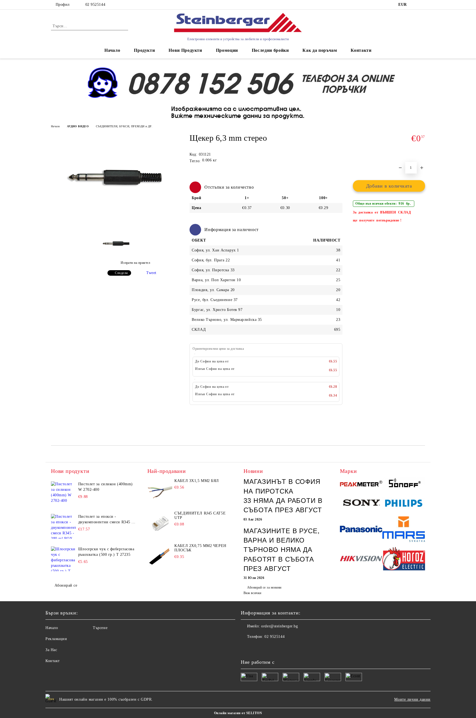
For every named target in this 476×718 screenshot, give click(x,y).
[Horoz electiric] (403, 559)
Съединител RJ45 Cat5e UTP (200, 515)
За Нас (51, 650)
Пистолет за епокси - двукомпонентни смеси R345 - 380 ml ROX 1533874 (105, 519)
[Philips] (403, 504)
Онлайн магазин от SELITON (238, 713)
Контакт (52, 661)
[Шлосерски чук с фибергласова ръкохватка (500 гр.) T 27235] (63, 558)
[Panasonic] (361, 530)
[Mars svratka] (403, 529)
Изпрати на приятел (135, 263)
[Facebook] (245, 647)
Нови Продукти (185, 50)
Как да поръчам (319, 50)
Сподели (121, 273)
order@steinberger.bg (279, 626)
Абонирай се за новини (264, 587)
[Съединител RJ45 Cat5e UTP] (159, 523)
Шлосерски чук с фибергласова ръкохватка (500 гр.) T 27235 (106, 552)
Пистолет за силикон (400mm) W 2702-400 (105, 487)
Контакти (361, 50)
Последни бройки (270, 50)
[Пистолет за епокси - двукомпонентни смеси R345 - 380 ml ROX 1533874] (63, 526)
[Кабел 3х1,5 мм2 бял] (159, 491)
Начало (112, 50)
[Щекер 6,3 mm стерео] (116, 220)
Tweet (151, 273)
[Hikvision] (361, 559)
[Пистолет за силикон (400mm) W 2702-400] (63, 493)
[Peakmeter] (361, 484)
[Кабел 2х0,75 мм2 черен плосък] (159, 556)
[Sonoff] (403, 484)
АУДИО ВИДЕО (78, 126)
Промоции (227, 50)
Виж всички (252, 593)
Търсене (100, 628)
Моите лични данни (412, 699)
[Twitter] (257, 647)
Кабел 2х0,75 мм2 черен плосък (200, 548)
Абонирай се (66, 585)
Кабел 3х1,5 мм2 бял (196, 481)
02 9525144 (95, 4)
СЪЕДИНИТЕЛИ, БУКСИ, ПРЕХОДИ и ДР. (124, 126)
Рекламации (56, 639)
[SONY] (361, 504)
